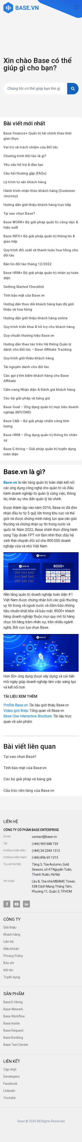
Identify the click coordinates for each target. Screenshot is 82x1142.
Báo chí (8, 963)
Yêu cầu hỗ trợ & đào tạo (23, 165)
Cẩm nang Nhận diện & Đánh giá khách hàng (39, 390)
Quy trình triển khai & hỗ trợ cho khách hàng (39, 327)
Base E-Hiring (13, 1002)
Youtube (9, 1098)
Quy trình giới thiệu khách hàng (28, 358)
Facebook (10, 1083)
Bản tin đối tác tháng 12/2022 (27, 264)
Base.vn (10, 482)
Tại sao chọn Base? (19, 213)
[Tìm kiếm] (73, 88)
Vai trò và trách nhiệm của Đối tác (30, 147)
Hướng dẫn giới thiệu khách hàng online (35, 318)
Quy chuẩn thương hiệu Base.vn (28, 335)
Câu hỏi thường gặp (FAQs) (24, 173)
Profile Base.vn (15, 705)
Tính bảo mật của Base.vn (24, 295)
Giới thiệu (9, 927)
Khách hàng (11, 934)
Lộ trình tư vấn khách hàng (24, 182)
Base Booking (13, 1037)
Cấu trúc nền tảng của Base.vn (28, 790)
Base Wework (13, 1009)
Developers (11, 1076)
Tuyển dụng (11, 977)
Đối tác (8, 970)
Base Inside (11, 1023)
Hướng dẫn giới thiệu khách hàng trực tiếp (37, 205)
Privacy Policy (13, 956)
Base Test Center (15, 1044)
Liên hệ (8, 941)
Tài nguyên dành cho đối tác (26, 367)
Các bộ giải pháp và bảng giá (26, 398)
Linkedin (9, 1091)
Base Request (13, 1030)
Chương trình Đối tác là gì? (24, 156)
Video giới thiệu (15, 710)
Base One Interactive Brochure (27, 716)
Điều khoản (11, 949)
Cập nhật (9, 1069)
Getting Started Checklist (23, 287)
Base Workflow (14, 1016)
